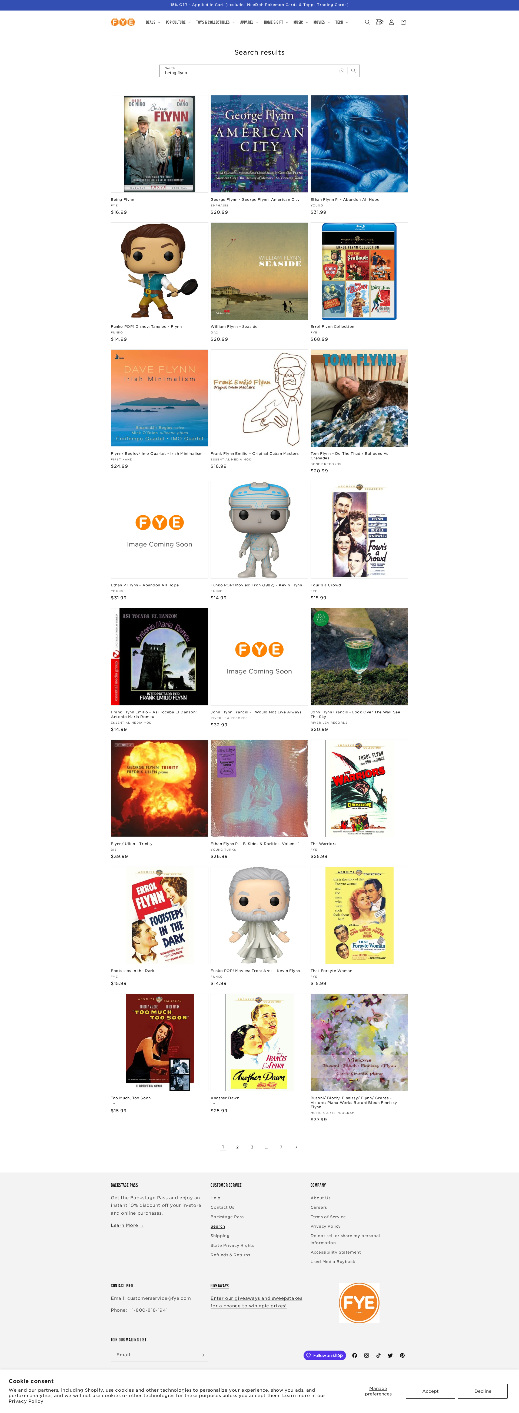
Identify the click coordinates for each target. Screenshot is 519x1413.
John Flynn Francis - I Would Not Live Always (256, 712)
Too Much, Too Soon (131, 1098)
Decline (482, 1391)
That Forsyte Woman (331, 971)
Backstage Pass (227, 1217)
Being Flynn (122, 200)
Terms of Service (328, 1217)
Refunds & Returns (230, 1255)
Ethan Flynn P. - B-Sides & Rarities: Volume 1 (255, 844)
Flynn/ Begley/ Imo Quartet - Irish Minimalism (157, 454)
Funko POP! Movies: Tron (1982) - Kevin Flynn (256, 585)
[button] (153, 22)
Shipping (220, 1236)
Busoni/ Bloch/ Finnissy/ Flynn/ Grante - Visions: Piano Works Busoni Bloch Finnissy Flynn (354, 1102)
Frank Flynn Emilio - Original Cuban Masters (255, 454)
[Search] (354, 71)
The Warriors (324, 844)
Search (218, 1226)
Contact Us (222, 1207)
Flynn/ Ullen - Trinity (131, 844)
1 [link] (223, 1147)
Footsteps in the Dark (133, 971)
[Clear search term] (342, 71)
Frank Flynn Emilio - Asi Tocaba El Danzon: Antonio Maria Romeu (154, 714)
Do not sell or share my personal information (345, 1239)
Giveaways (220, 1285)
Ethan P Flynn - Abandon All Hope (145, 585)
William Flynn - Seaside (234, 327)
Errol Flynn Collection (332, 327)
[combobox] (260, 71)
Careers (319, 1207)
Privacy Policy (26, 1401)
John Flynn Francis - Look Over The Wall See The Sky (355, 714)
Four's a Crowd (326, 585)
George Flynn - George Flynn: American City (255, 200)
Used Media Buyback (333, 1262)
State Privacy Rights (232, 1245)
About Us (321, 1198)
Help (215, 1198)
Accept (430, 1391)
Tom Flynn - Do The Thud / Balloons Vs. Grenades (350, 456)
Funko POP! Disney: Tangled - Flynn (146, 327)
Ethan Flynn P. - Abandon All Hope (345, 200)
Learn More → (127, 1225)
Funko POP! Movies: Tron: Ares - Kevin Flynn (255, 971)
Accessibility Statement (336, 1252)
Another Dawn (225, 1098)
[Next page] (296, 1147)
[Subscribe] (202, 1355)
